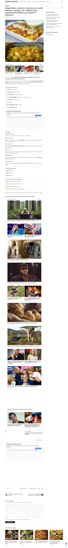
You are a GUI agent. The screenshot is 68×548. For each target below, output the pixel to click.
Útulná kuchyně (11, 1)
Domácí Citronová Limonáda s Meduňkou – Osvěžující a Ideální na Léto (26, 542)
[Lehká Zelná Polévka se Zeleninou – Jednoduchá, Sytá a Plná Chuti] (41, 535)
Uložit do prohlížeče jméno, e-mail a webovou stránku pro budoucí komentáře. (18, 519)
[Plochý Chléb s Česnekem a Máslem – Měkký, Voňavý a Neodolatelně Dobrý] (56, 535)
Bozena (8, 17)
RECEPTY (7, 538)
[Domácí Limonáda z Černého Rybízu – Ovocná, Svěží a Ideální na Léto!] (11, 535)
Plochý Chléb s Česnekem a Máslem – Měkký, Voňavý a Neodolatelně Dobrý (55, 542)
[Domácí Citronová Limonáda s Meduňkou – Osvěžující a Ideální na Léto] (26, 535)
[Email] (42, 488)
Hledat (47, 6)
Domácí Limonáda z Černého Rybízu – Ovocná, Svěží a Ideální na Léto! (11, 542)
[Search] (62, 1)
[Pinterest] (39, 488)
